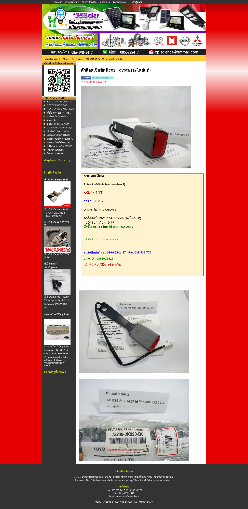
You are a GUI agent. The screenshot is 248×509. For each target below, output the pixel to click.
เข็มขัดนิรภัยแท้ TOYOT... (59, 135)
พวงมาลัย (51, 120)
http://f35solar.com (124, 471)
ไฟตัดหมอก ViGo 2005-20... (60, 146)
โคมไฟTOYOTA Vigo (71, 59)
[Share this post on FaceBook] (86, 78)
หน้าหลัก (58, 2)
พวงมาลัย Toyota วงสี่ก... (59, 124)
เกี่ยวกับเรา (105, 2)
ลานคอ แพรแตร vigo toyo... (60, 127)
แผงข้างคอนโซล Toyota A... (60, 139)
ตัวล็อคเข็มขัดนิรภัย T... (58, 116)
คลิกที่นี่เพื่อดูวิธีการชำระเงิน (102, 264)
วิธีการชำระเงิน (89, 2)
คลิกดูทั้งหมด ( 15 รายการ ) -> (58, 160)
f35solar (77, 477)
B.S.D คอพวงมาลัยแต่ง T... (60, 101)
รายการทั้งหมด (72, 2)
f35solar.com (51, 59)
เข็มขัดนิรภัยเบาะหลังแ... (59, 131)
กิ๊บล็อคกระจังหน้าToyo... (59, 113)
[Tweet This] (102, 78)
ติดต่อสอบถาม (120, 2)
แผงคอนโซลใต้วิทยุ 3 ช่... (59, 142)
